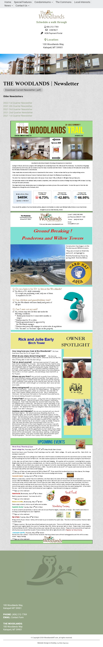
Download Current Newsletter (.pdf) (23, 90)
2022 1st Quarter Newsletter (17, 103)
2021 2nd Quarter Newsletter (18, 112)
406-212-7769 (52, 27)
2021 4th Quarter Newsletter (17, 106)
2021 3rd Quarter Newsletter (17, 109)
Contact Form (17, 617)
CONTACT (53, 30)
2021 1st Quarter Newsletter (17, 115)
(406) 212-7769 (19, 614)
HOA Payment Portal (53, 33)
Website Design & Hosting (46, 643)
